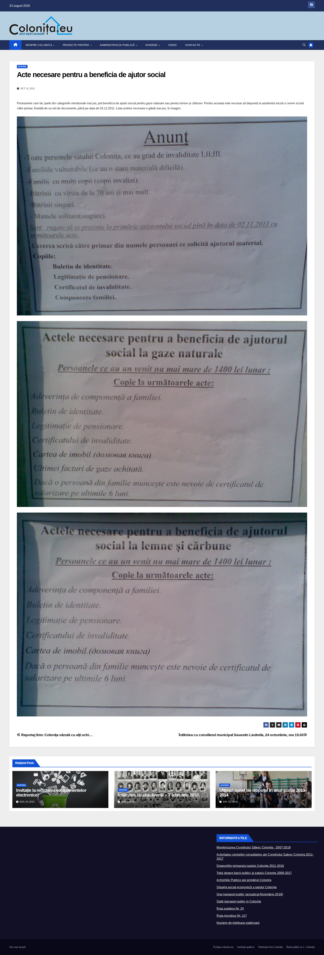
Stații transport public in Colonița (239, 901)
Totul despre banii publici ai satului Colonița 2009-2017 (254, 873)
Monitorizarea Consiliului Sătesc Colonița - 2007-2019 (254, 847)
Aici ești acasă (17, 947)
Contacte (193, 45)
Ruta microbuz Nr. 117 (232, 915)
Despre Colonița (39, 45)
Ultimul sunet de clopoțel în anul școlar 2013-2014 (262, 792)
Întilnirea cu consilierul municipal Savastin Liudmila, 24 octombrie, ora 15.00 (241, 735)
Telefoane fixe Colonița (270, 947)
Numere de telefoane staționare (238, 922)
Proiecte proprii (76, 45)
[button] (304, 45)
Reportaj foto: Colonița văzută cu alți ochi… (56, 735)
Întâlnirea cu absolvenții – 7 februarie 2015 (158, 794)
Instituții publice (245, 947)
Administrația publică (118, 45)
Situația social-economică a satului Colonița (247, 887)
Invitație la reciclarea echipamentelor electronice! (51, 792)
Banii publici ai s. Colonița (300, 947)
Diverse (152, 45)
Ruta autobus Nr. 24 (230, 908)
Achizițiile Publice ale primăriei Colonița (244, 880)
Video (172, 45)
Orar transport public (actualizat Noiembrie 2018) (250, 894)
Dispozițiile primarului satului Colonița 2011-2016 (250, 865)
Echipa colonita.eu (223, 947)
